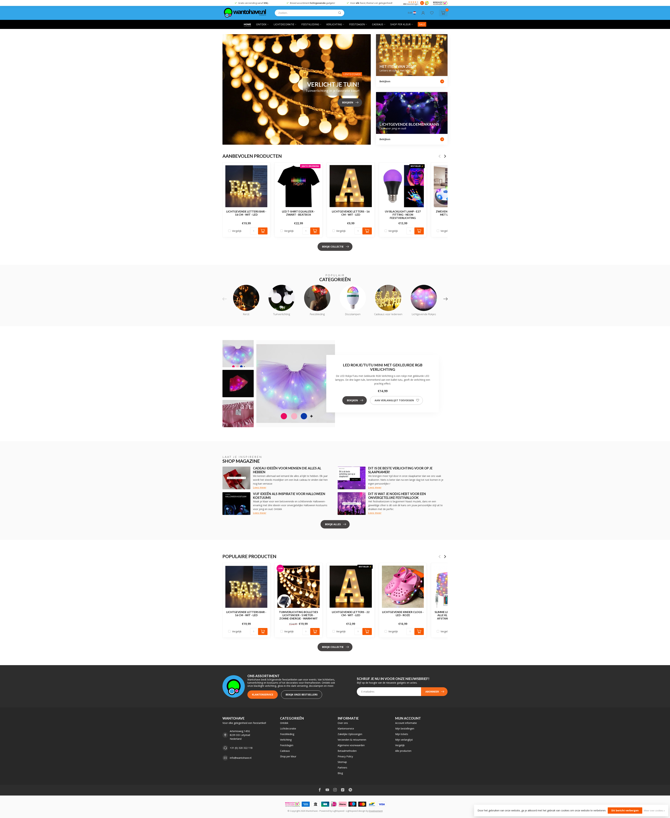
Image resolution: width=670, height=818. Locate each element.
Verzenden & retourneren (352, 739)
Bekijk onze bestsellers (302, 694)
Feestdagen (357, 24)
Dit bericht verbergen (625, 810)
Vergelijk (236, 231)
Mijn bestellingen (404, 728)
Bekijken (352, 400)
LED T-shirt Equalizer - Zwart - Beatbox (298, 213)
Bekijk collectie (333, 246)
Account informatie (406, 723)
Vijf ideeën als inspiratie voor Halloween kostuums (289, 496)
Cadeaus (377, 24)
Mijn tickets (401, 734)
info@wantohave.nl (240, 757)
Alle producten (403, 750)
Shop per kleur (400, 24)
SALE (422, 24)
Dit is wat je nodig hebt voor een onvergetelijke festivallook (397, 496)
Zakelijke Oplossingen (350, 734)
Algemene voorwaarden (351, 745)
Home (247, 24)
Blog (340, 773)
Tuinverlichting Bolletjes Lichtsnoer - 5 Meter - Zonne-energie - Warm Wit (298, 615)
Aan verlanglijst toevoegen (394, 400)
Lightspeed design (355, 810)
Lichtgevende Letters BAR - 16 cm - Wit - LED (246, 213)
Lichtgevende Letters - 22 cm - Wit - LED (351, 613)
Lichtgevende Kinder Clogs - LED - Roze (403, 613)
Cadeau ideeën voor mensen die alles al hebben (287, 470)
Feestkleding (310, 24)
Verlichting (334, 24)
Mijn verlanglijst (404, 739)
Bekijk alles (333, 524)
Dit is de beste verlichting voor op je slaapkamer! (400, 470)
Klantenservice (262, 694)
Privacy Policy (345, 756)
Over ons (343, 723)
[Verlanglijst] (432, 12)
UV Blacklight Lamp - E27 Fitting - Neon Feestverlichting (403, 214)
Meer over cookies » (654, 810)
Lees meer (259, 487)
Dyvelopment (376, 810)
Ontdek (261, 24)
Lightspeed (338, 810)
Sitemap (342, 762)
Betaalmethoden (347, 750)
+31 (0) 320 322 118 (241, 747)
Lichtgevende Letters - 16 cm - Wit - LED (351, 213)
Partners (342, 767)
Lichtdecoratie (284, 24)
